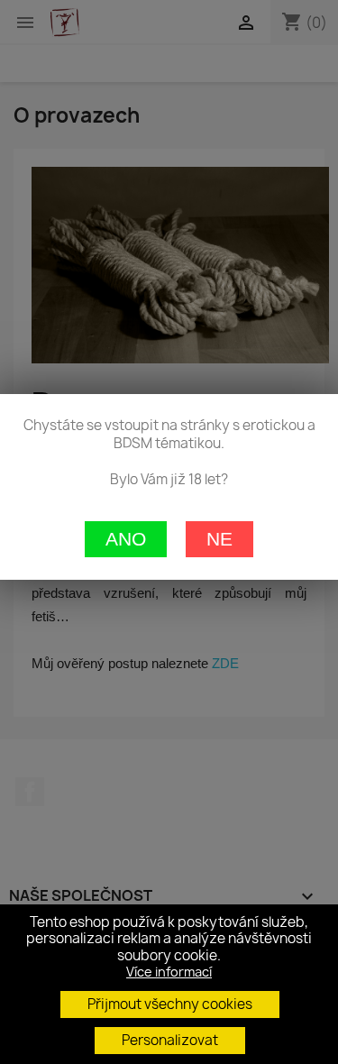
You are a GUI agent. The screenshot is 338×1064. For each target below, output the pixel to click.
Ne (219, 538)
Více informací (169, 971)
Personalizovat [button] (170, 1040)
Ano (125, 538)
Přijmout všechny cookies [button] (169, 1004)
